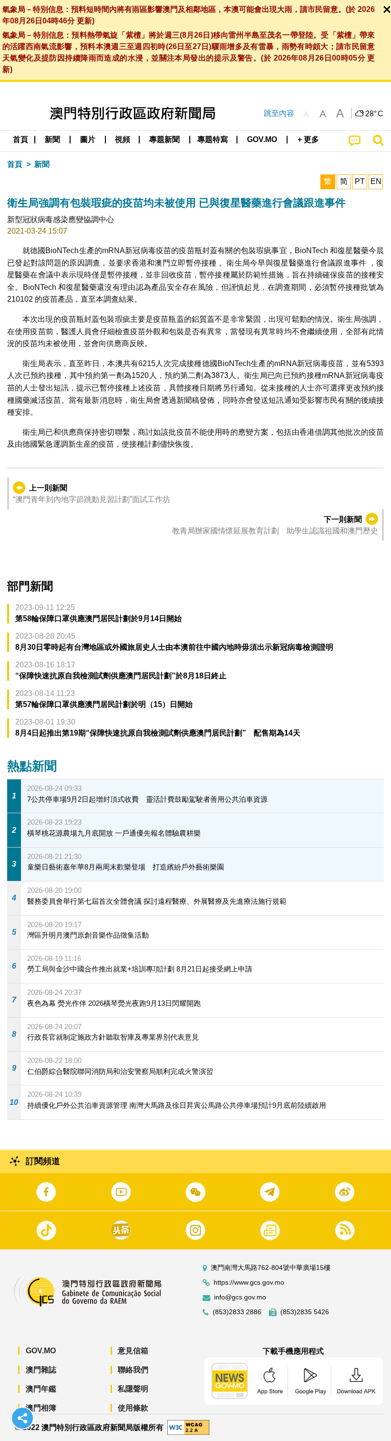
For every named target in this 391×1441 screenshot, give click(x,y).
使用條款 (133, 1408)
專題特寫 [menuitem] (212, 139)
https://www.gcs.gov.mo (249, 1282)
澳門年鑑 (41, 1389)
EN (375, 181)
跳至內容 (279, 113)
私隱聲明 (133, 1389)
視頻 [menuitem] (122, 139)
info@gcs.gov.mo (240, 1297)
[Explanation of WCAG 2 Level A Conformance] (188, 1427)
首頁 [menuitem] (20, 139)
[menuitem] (53, 140)
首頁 (14, 164)
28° (374, 114)
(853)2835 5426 (304, 1312)
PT (360, 181)
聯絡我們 (133, 1370)
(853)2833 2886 (237, 1312)
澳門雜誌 (41, 1370)
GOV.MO (41, 1351)
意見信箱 (133, 1351)
